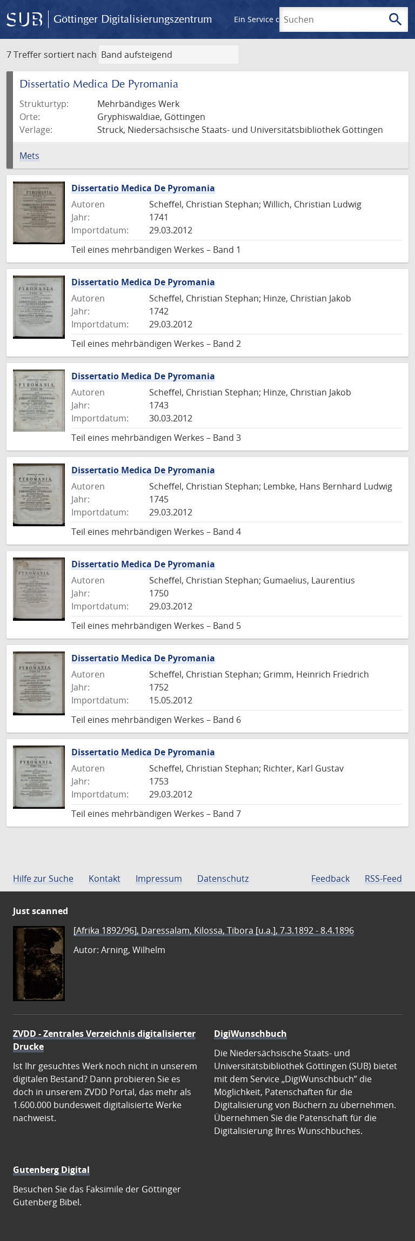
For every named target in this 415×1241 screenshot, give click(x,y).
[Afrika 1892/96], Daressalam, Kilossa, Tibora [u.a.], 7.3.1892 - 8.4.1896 (213, 930)
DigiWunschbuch (250, 1033)
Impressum (159, 878)
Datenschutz (223, 878)
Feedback (330, 878)
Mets (29, 156)
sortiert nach (70, 55)
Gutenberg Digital (51, 1170)
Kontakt (105, 878)
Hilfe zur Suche (43, 878)
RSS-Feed (383, 878)
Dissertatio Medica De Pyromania (143, 188)
